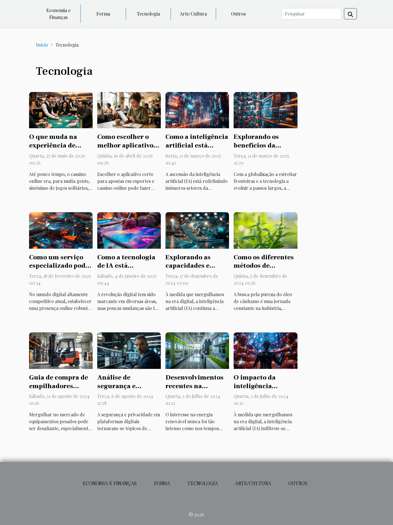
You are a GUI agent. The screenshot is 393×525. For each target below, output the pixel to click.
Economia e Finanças (58, 13)
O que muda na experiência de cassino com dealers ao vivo (61, 150)
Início (42, 45)
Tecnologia (148, 14)
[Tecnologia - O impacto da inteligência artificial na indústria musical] (265, 350)
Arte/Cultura (193, 14)
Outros (238, 14)
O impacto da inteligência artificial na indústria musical (262, 390)
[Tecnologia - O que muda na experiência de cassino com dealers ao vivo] (61, 109)
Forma (103, 14)
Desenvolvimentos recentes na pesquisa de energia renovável (197, 390)
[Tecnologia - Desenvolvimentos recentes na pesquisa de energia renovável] (197, 350)
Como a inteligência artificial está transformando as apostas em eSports (196, 150)
